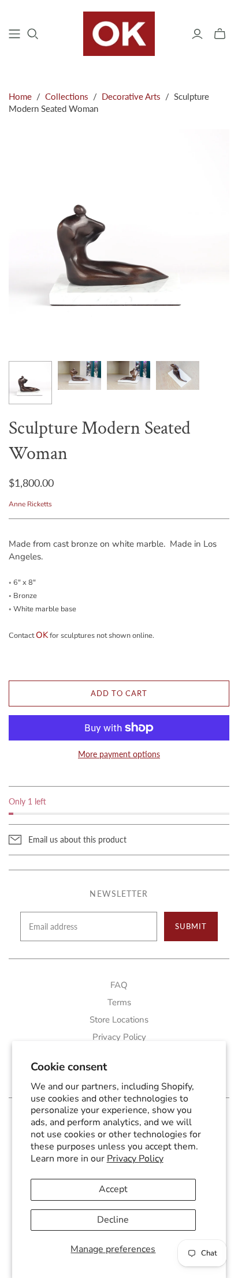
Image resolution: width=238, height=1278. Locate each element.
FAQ (119, 985)
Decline (113, 1219)
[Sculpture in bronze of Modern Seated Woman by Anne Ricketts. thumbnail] (79, 375)
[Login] (197, 34)
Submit (191, 926)
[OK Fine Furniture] (119, 32)
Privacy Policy (135, 1158)
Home (20, 96)
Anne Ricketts (30, 504)
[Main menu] (14, 34)
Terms (119, 1002)
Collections (66, 96)
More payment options (119, 754)
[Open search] (33, 34)
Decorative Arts (131, 96)
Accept (113, 1189)
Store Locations (119, 1019)
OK (42, 635)
